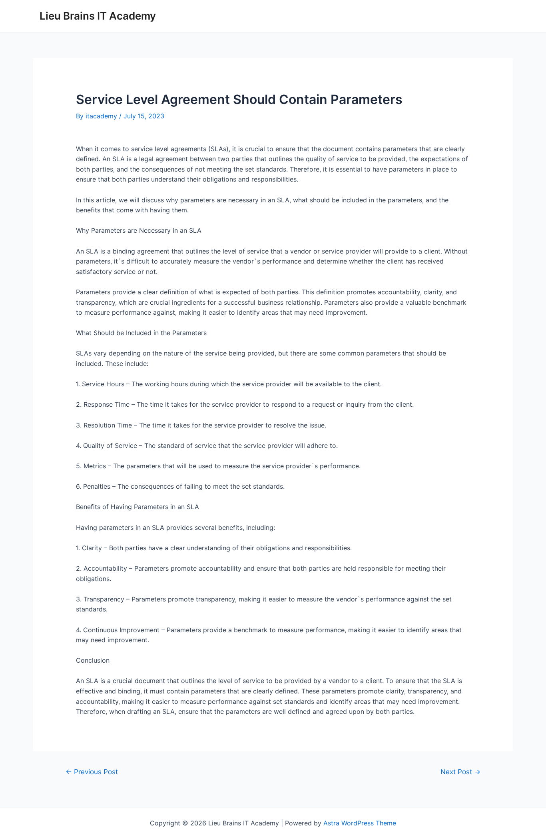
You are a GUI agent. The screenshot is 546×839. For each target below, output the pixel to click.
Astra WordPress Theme (359, 823)
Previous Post (92, 771)
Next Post (460, 771)
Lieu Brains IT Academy (98, 16)
